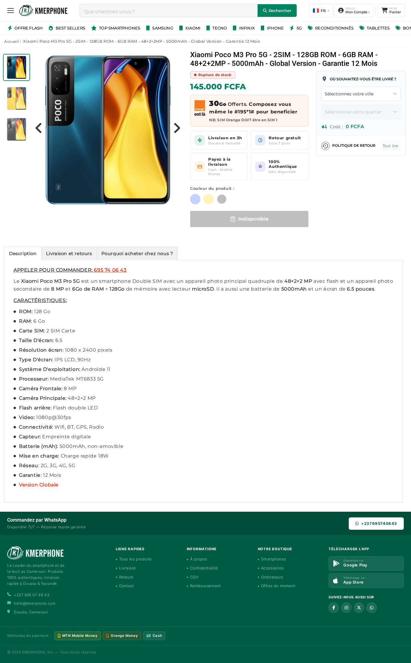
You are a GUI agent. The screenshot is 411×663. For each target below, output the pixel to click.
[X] (359, 608)
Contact (126, 586)
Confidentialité (204, 568)
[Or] (208, 199)
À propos (198, 559)
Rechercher (280, 10)
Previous (39, 128)
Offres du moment (278, 586)
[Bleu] (195, 199)
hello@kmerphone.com (34, 603)
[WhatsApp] (371, 608)
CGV (194, 577)
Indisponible (253, 219)
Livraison (127, 568)
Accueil (11, 41)
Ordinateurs (272, 577)
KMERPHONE (33, 652)
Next (177, 128)
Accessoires (272, 568)
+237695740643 (379, 523)
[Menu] (10, 10)
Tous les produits (135, 559)
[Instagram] (346, 608)
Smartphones (273, 559)
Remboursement (205, 586)
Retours (126, 577)
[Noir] (222, 199)
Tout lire (390, 145)
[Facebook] (334, 608)
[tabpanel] (17, 69)
